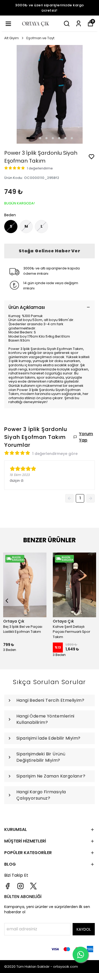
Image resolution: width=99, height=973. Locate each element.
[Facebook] (7, 886)
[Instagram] (20, 886)
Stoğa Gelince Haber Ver (49, 251)
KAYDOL (84, 929)
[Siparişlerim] (78, 23)
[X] (33, 886)
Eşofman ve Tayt (40, 38)
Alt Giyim (11, 38)
